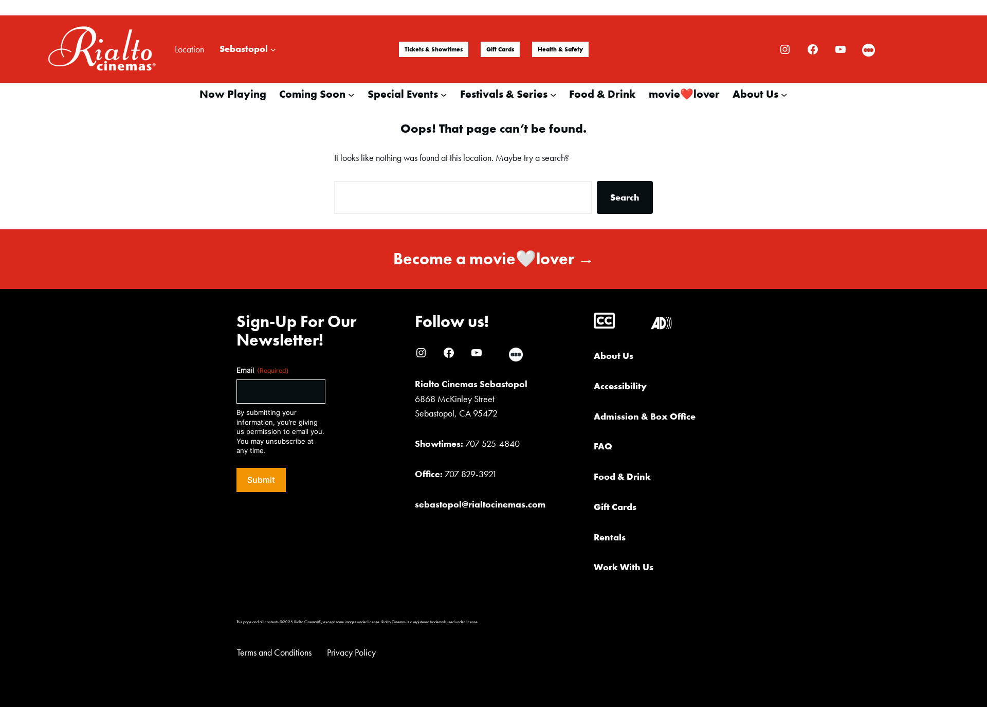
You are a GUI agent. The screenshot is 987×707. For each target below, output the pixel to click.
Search (624, 197)
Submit (261, 480)
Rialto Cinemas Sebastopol (471, 384)
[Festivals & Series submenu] (553, 94)
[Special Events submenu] (444, 94)
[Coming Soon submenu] (351, 94)
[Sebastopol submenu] (273, 49)
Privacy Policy (351, 652)
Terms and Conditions (274, 652)
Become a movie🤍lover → (493, 258)
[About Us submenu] (784, 94)
